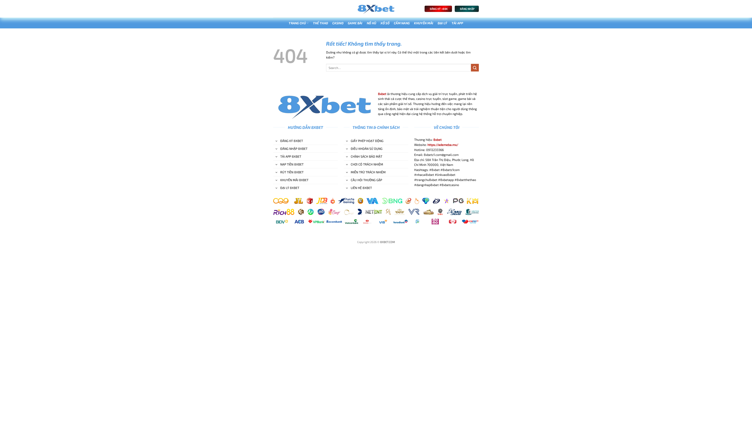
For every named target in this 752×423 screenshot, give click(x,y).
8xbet (382, 94)
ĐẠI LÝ (442, 23)
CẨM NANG (402, 23)
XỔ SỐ (385, 23)
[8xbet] (376, 8)
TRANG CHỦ (297, 23)
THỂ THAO (320, 23)
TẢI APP (457, 23)
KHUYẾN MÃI (423, 23)
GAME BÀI (355, 23)
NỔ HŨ (371, 23)
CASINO (337, 23)
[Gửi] (475, 67)
